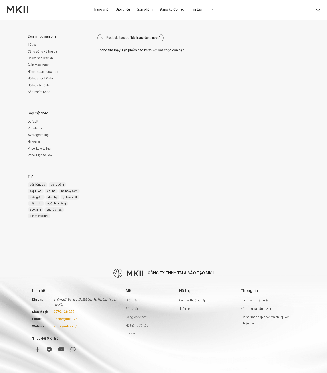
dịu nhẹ (52, 197)
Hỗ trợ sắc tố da (39, 85)
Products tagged (133, 37)
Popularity (35, 128)
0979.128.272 (63, 312)
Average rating (38, 135)
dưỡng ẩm (36, 197)
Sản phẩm (145, 9)
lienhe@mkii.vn (65, 319)
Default (33, 121)
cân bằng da (37, 184)
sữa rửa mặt (54, 209)
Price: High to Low (40, 155)
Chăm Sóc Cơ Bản (40, 58)
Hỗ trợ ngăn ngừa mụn (43, 71)
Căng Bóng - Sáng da (42, 51)
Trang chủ (101, 9)
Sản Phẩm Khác (39, 92)
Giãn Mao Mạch (38, 65)
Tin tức (196, 9)
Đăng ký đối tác (172, 9)
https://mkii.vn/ (65, 326)
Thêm (213, 9)
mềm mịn (36, 203)
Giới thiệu (123, 9)
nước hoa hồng (56, 203)
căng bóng (57, 184)
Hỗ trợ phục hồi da (40, 78)
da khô (51, 191)
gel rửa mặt (70, 197)
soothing (35, 209)
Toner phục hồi (39, 215)
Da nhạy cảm (69, 191)
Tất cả (32, 44)
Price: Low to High (40, 148)
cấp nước (35, 191)
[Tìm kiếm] (318, 10)
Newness (34, 142)
